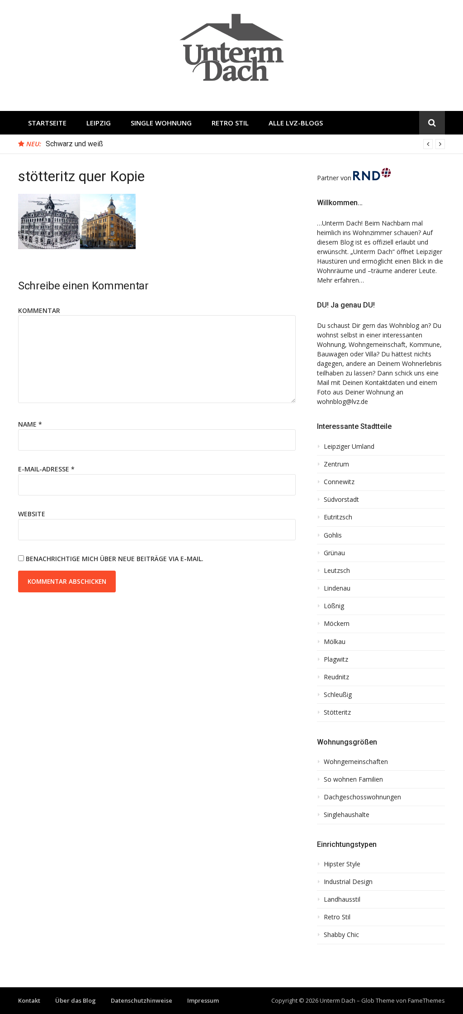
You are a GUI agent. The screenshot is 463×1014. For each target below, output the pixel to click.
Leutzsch (337, 571)
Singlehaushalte (346, 815)
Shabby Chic (341, 935)
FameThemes (426, 1000)
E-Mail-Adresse (46, 469)
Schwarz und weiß (74, 143)
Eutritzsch (338, 517)
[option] (245, 144)
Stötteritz (337, 712)
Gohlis (333, 535)
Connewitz (339, 482)
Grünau (334, 553)
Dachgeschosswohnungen (362, 797)
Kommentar (39, 310)
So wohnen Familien (353, 779)
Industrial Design (348, 882)
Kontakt (29, 1000)
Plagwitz (336, 659)
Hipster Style (342, 864)
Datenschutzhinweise (141, 1000)
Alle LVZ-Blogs (296, 122)
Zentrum (336, 464)
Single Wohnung (161, 122)
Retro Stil (230, 122)
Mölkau (334, 642)
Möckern (337, 624)
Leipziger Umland (349, 446)
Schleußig (338, 695)
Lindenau (337, 588)
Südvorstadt (341, 499)
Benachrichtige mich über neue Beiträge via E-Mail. (114, 558)
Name (30, 424)
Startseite (47, 122)
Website (31, 513)
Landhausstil (342, 899)
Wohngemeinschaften (356, 762)
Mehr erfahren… (340, 280)
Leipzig (98, 122)
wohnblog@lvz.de (342, 401)
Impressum (203, 1000)
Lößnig (334, 606)
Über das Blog (75, 1000)
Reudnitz (336, 677)
